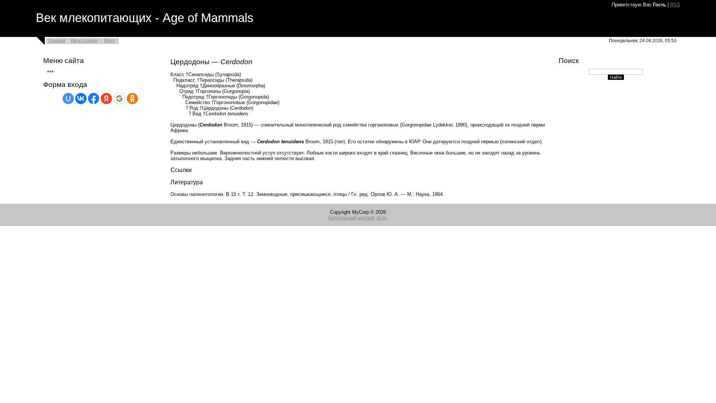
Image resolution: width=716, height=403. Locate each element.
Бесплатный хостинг (352, 218)
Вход (109, 40)
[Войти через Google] (119, 98)
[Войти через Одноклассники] (132, 98)
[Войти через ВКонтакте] (81, 98)
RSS (675, 4)
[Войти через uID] (68, 98)
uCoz (381, 218)
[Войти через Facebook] (93, 98)
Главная (56, 40)
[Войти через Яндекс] (106, 98)
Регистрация (84, 40)
